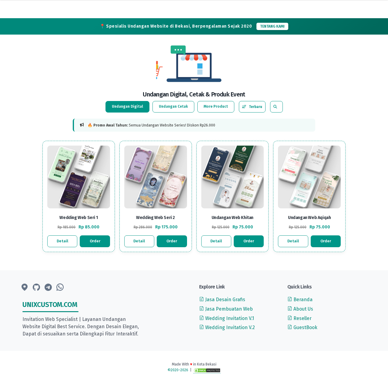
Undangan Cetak (173, 106)
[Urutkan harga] (252, 107)
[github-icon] (36, 287)
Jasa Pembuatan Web (228, 309)
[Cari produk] (275, 106)
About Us (302, 309)
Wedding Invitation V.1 (229, 318)
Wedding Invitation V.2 (229, 327)
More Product (216, 106)
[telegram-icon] (48, 287)
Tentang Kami (272, 26)
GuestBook (304, 327)
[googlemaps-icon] (24, 287)
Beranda (302, 299)
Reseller (302, 318)
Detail (62, 241)
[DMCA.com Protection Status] (207, 370)
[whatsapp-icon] (60, 287)
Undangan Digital (127, 106)
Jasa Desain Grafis (224, 299)
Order (95, 241)
